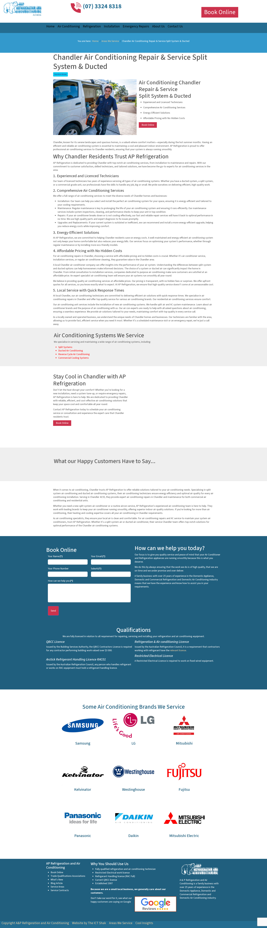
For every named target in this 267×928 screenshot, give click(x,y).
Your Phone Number (58, 568)
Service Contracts (60, 890)
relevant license (178, 650)
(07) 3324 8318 (102, 6)
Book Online (219, 12)
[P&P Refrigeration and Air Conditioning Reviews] (157, 904)
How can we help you (60, 581)
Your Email (98, 556)
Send (53, 610)
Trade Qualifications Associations (68, 876)
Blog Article (57, 883)
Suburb (96, 568)
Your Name (55, 556)
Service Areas (60, 74)
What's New (57, 879)
